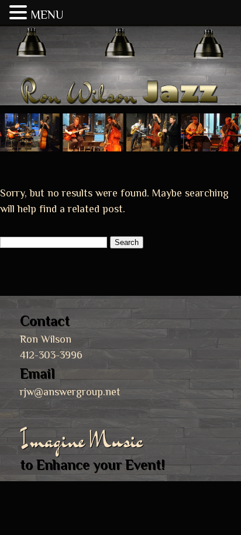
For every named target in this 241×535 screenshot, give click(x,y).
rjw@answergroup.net (70, 392)
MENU (46, 14)
